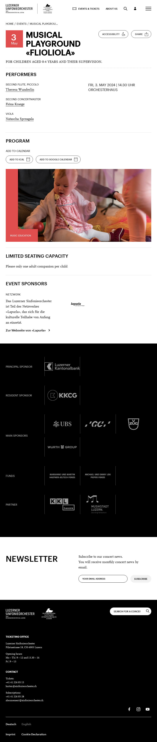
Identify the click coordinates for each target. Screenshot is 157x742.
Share (139, 34)
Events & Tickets (89, 8)
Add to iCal (17, 159)
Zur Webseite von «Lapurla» (26, 330)
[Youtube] (147, 709)
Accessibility (111, 34)
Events (22, 23)
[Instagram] (138, 709)
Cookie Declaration (33, 734)
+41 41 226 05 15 (15, 682)
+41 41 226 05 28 (15, 696)
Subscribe (140, 578)
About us (112, 8)
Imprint (10, 734)
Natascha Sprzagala (20, 119)
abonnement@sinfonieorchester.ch (24, 700)
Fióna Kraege (15, 104)
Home (10, 23)
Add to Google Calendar (56, 159)
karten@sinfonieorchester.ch (21, 686)
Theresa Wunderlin (20, 90)
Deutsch (11, 724)
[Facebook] (129, 709)
